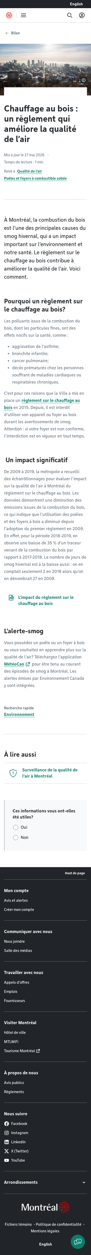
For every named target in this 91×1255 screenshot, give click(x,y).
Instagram (19, 1133)
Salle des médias (18, 951)
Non (25, 837)
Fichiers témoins (18, 1224)
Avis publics (14, 1083)
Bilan (15, 33)
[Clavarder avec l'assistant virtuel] (78, 1242)
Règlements (14, 1092)
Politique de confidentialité (58, 1224)
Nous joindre (14, 941)
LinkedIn (18, 1142)
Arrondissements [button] (21, 1182)
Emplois (10, 992)
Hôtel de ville (15, 1033)
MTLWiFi (11, 1042)
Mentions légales (45, 1231)
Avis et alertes (16, 900)
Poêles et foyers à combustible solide (35, 178)
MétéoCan (14, 664)
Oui (24, 827)
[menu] (23, 15)
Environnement (19, 714)
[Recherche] (70, 15)
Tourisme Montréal (19, 1051)
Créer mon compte (19, 910)
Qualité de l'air (29, 171)
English (76, 4)
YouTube (18, 1160)
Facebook (19, 1124)
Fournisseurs (14, 1001)
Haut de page (75, 873)
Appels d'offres (16, 982)
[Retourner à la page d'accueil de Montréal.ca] (9, 15)
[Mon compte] (82, 15)
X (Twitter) (20, 1151)
